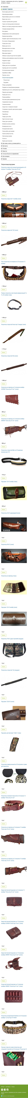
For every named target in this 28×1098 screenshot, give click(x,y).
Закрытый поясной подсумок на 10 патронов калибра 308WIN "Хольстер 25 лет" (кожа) (12, 954)
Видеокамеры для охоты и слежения (11, 16)
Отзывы (4, 148)
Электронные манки (7, 136)
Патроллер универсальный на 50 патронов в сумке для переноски (14, 765)
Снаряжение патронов (7, 102)
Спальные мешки (6, 104)
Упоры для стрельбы (7, 121)
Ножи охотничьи (6, 63)
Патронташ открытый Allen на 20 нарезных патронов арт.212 (12, 451)
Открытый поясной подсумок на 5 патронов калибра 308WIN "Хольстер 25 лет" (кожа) (12, 985)
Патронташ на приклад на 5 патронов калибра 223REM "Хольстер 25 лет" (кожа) (12, 388)
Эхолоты (4, 138)
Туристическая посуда (7, 119)
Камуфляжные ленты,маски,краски (10, 33)
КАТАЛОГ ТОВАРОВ (7, 9)
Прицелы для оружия (7, 92)
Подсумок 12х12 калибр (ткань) (9, 481)
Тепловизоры (5, 111)
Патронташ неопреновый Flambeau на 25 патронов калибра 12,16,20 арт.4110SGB (14, 1016)
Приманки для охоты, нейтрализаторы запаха (13, 89)
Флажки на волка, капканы (8, 124)
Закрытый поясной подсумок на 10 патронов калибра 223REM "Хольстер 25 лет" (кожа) (12, 922)
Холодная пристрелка (7, 128)
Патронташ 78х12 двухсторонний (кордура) (12, 638)
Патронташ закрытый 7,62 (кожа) (9, 230)
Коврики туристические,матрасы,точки (11, 38)
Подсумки (6, 82)
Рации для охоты (6, 94)
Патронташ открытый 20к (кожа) (9, 356)
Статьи (13, 1086)
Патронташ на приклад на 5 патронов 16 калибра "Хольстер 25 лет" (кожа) (13, 859)
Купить (3, 195)
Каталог (3, 1086)
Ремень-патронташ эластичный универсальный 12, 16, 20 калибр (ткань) (14, 294)
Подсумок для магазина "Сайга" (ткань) (11, 733)
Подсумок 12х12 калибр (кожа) (9, 607)
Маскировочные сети (7, 51)
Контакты (5, 146)
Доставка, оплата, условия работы (11, 143)
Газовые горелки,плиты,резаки (9, 21)
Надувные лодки (6, 60)
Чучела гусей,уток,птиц (7, 133)
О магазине (5, 6)
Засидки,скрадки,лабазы (8, 29)
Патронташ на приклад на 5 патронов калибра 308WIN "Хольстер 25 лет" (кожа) (12, 419)
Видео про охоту (6, 19)
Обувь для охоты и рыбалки (9, 65)
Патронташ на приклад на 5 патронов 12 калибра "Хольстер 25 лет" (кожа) (13, 828)
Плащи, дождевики (7, 85)
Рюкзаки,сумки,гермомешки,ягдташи (11, 99)
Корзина (4, 159)
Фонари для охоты (6, 126)
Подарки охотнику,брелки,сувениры (10, 87)
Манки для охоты (6, 46)
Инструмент (5, 31)
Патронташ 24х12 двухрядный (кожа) (10, 513)
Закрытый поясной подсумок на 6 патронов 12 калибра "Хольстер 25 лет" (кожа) (12, 891)
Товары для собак (6, 116)
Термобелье (5, 114)
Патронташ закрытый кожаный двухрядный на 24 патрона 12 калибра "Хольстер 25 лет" (13, 168)
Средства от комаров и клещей (9, 107)
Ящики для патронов (7, 141)
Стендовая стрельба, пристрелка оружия (12, 109)
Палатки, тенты (6, 75)
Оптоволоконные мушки (8, 70)
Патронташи (6, 80)
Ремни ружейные (6, 97)
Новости (4, 151)
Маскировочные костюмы (8, 48)
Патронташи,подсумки (7, 77)
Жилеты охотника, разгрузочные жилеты (12, 26)
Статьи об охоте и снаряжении (10, 153)
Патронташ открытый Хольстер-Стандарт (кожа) (13, 324)
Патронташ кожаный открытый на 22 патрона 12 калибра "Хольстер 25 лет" (13, 796)
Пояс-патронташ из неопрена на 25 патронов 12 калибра (13, 262)
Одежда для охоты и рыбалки (9, 68)
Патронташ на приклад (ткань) (8, 576)
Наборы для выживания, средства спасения (12, 58)
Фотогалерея (5, 156)
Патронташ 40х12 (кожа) (7, 544)
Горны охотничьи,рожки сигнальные (11, 24)
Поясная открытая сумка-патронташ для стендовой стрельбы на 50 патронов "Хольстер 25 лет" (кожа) (14, 1048)
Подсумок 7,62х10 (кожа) (7, 701)
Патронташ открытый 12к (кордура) (10, 670)
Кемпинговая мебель (7, 36)
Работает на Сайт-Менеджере (8, 1096)
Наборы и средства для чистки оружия (11, 55)
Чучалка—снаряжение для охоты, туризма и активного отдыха (12, 2)
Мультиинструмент (6, 53)
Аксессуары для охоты (7, 12)
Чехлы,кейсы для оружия (8, 131)
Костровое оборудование (8, 41)
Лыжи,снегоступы (6, 43)
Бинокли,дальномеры (7, 14)
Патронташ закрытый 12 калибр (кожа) (11, 199)
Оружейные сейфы (6, 72)
